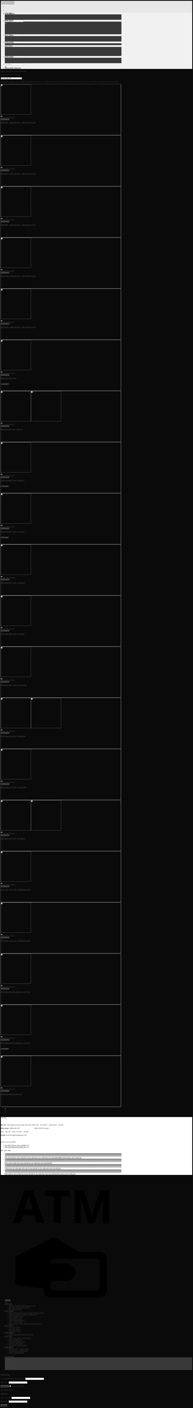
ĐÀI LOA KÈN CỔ (15, 49)
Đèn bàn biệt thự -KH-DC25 (12, 634)
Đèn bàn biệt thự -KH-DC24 (12, 583)
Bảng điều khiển (15, 1358)
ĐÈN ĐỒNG (9, 57)
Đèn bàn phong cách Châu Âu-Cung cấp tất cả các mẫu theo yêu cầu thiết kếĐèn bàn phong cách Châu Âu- (43, 1158)
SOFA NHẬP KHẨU (16, 53)
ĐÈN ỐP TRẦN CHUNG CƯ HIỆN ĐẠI (23, 24)
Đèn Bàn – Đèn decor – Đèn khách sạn (18, 123)
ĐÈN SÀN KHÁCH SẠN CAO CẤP (21, 44)
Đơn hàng (12, 1360)
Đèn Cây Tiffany (14, 37)
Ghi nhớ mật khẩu (17, 1386)
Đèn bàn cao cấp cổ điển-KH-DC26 (16, 890)
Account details (14, 1365)
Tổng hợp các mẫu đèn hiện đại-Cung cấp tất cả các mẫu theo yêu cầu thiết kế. (33, 1168)
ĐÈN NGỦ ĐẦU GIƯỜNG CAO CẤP (22, 15)
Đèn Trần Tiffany (15, 40)
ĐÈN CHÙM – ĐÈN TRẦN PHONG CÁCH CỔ (25, 33)
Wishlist (11, 1367)
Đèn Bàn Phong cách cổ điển (19, 17)
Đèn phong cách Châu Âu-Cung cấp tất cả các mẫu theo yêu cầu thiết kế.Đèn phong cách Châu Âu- (40, 1174)
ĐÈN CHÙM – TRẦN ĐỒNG (19, 58)
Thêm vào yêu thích (8, 117)
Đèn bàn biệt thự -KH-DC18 (12, 532)
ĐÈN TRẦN (9, 21)
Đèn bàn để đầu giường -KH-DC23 (15, 1043)
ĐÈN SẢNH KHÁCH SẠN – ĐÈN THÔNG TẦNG (26, 22)
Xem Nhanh (5, 119)
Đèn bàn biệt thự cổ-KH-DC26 (14, 685)
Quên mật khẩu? (7, 1390)
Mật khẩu (4, 1382)
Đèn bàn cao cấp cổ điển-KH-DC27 (16, 941)
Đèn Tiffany (9, 35)
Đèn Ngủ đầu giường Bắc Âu (15, 1147)
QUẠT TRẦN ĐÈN (15, 31)
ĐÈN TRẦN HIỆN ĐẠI (17, 30)
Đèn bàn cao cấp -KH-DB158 (13, 736)
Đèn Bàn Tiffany (14, 39)
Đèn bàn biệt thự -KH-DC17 (12, 481)
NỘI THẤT (8, 46)
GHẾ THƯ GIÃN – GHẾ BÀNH (20, 48)
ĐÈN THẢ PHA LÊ (15, 28)
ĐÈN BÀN (8, 13)
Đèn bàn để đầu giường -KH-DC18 (15, 992)
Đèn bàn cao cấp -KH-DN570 (13, 839)
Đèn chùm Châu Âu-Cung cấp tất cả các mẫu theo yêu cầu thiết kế (28, 1163)
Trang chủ (4, 71)
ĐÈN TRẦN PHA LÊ (16, 26)
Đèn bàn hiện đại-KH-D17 (11, 1094)
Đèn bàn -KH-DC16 (8, 378)
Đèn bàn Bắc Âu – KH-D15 (12, 429)
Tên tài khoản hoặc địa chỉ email (13, 1379)
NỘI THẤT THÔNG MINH (18, 55)
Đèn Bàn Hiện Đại (15, 19)
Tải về (11, 1362)
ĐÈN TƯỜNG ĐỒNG (16, 62)
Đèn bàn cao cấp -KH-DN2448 (13, 787)
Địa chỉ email (6, 1398)
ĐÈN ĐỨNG (9, 42)
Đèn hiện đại (13, 71)
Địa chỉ (11, 1363)
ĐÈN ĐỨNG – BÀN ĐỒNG (18, 60)
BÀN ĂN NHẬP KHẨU (17, 51)
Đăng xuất (12, 1369)
